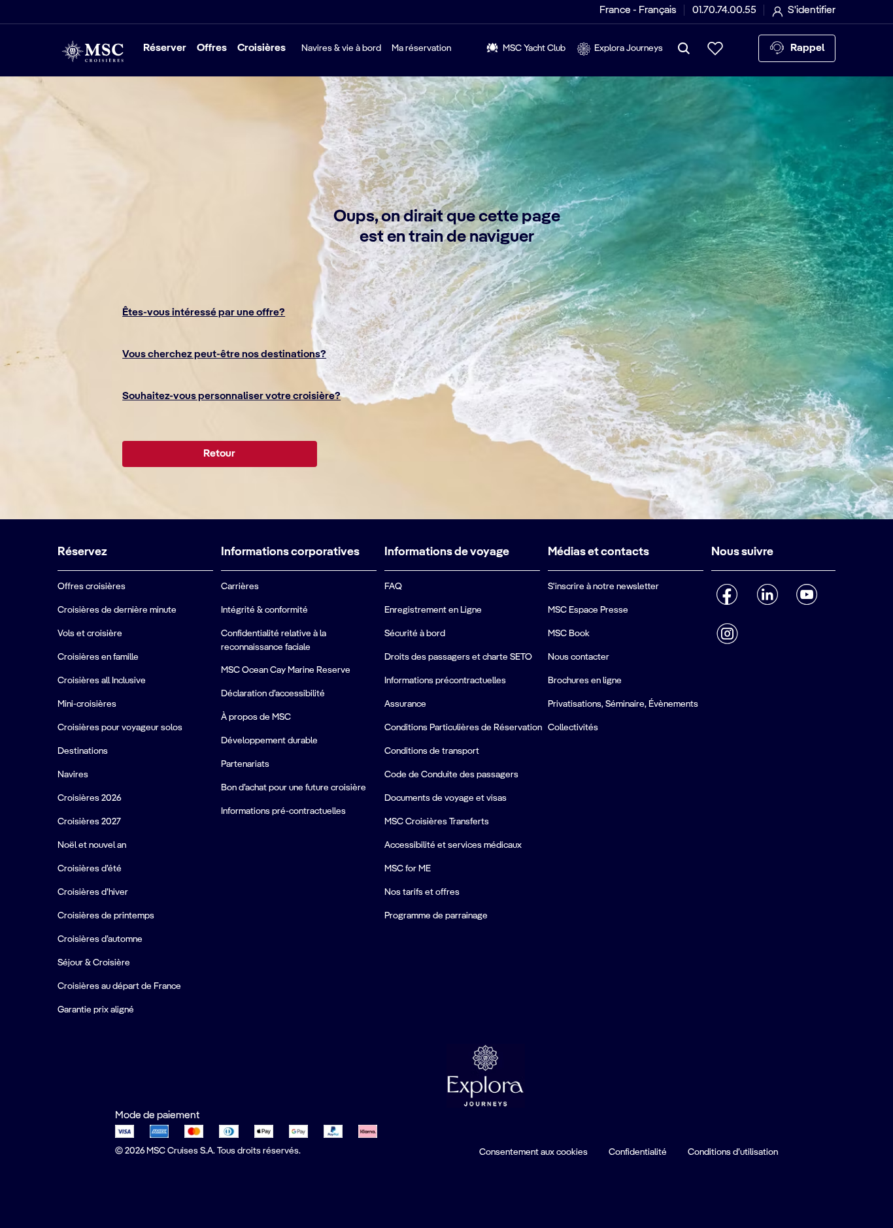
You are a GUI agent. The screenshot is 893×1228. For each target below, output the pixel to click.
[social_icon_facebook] (727, 594)
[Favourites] (715, 48)
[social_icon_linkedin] (767, 594)
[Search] (683, 48)
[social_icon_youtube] (807, 594)
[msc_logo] (92, 51)
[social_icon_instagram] (727, 633)
